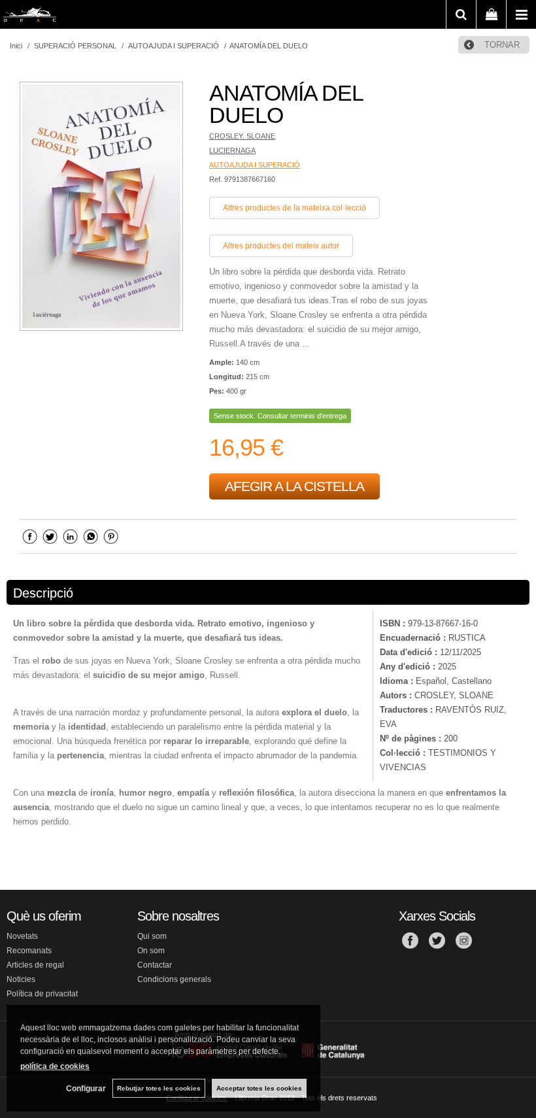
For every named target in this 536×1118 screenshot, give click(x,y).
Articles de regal (35, 965)
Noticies (21, 979)
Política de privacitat (42, 993)
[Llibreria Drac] (29, 17)
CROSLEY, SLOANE (242, 136)
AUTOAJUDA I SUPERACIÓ (254, 165)
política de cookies (55, 1066)
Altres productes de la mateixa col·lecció (294, 207)
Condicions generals (174, 979)
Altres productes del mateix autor (281, 245)
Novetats (22, 936)
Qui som (152, 936)
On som (151, 950)
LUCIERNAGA (232, 150)
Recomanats (29, 950)
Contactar (154, 965)
